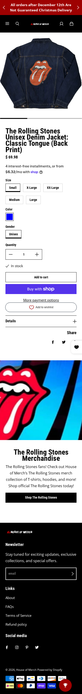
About (10, 597)
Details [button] (10, 321)
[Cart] (72, 24)
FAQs (9, 606)
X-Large (32, 188)
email (12, 573)
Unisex (13, 234)
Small (13, 188)
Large (33, 200)
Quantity (10, 245)
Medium (14, 200)
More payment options (41, 300)
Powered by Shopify (49, 670)
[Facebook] (7, 647)
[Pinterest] (27, 647)
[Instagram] (17, 647)
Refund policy (16, 624)
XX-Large (53, 188)
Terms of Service (18, 615)
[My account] (61, 24)
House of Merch (26, 670)
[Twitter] (37, 647)
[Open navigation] (10, 24)
